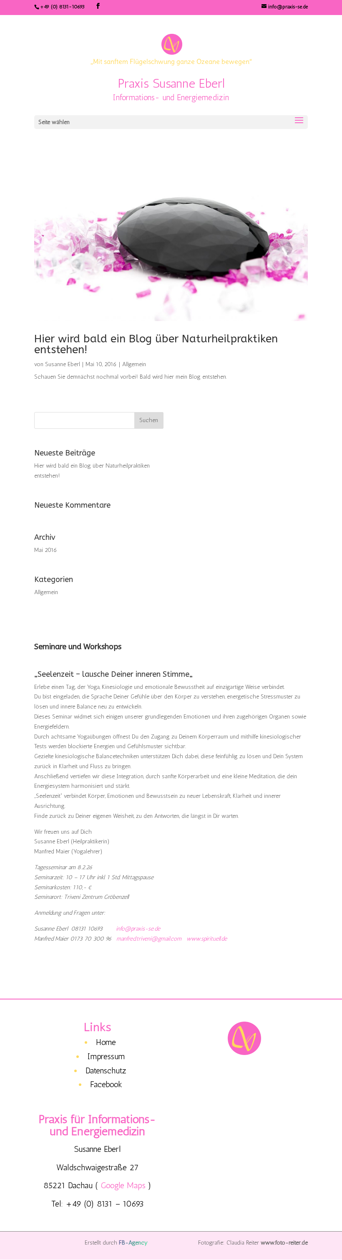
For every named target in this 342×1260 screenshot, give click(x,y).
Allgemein (134, 364)
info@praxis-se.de (138, 928)
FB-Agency (133, 1242)
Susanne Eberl (62, 364)
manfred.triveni (133, 938)
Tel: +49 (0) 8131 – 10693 (97, 1204)
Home (106, 1042)
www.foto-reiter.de (284, 1242)
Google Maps (123, 1185)
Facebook (106, 1084)
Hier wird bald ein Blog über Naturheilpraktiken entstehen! (156, 344)
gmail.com (169, 938)
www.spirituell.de (206, 938)
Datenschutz (106, 1070)
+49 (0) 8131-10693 (62, 7)
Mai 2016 (45, 550)
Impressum (106, 1056)
